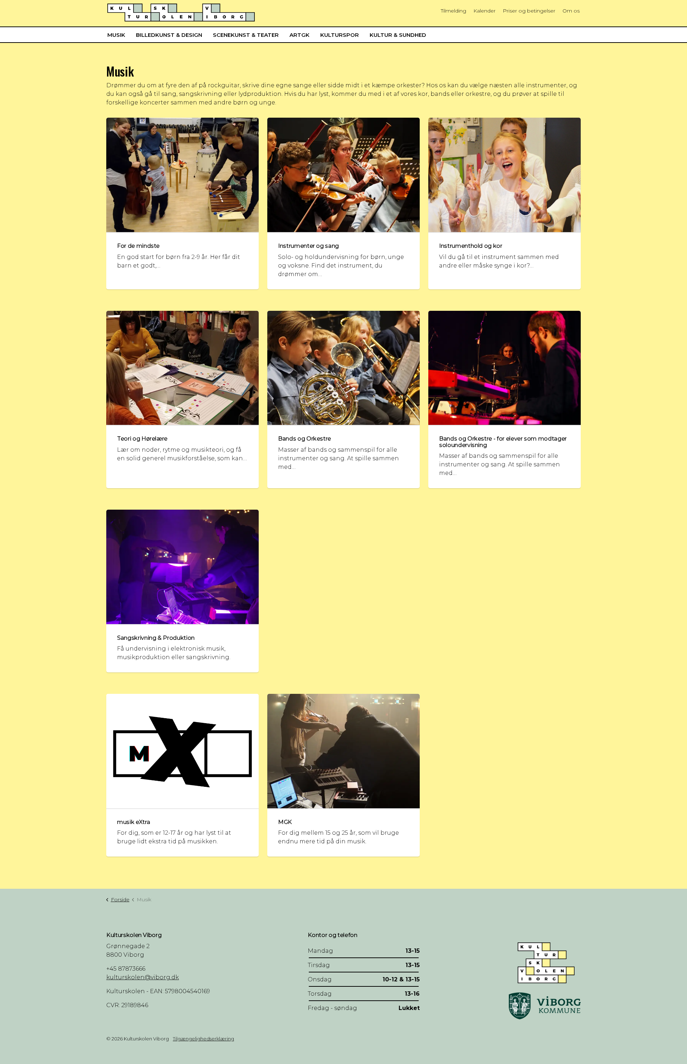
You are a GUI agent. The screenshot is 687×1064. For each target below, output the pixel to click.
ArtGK (299, 34)
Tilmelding (453, 11)
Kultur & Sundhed (398, 34)
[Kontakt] (545, 961)
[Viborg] (545, 1005)
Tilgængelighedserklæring (203, 1038)
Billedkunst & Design (169, 34)
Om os (571, 11)
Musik (116, 34)
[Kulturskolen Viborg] (181, 12)
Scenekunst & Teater (246, 34)
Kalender (484, 11)
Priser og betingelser (529, 11)
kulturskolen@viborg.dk (142, 977)
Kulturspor (339, 34)
